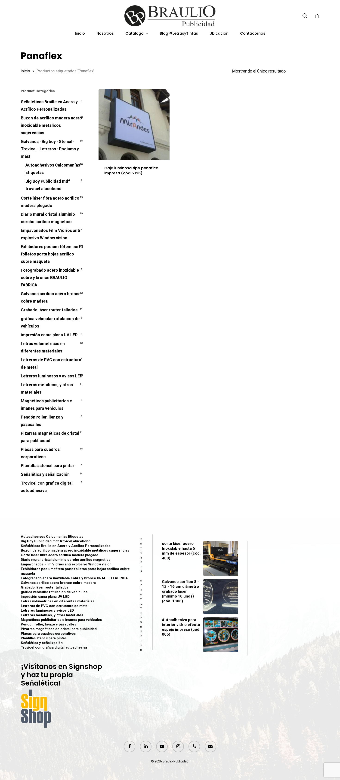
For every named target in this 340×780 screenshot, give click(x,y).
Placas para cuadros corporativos (40, 453)
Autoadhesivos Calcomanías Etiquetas (52, 169)
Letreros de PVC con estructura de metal (51, 363)
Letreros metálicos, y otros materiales (47, 388)
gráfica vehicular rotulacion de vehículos (50, 322)
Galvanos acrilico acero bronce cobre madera (50, 297)
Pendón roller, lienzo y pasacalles (42, 421)
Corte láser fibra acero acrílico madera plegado (50, 202)
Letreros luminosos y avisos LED (51, 375)
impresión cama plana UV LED (49, 334)
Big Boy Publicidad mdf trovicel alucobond (47, 185)
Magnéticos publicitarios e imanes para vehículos (46, 404)
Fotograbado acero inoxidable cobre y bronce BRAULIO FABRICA (50, 277)
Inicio (25, 71)
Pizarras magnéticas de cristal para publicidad (50, 437)
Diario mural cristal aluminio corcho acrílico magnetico (48, 218)
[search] (305, 15)
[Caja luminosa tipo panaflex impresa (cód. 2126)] (134, 124)
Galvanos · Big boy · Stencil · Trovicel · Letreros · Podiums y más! (50, 149)
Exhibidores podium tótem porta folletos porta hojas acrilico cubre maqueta (52, 254)
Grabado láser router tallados (49, 309)
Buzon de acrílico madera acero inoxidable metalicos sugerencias (51, 125)
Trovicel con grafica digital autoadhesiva (47, 487)
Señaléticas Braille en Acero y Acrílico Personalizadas (49, 105)
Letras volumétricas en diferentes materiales (43, 347)
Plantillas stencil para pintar (47, 465)
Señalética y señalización (45, 474)
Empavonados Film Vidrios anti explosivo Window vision (50, 234)
